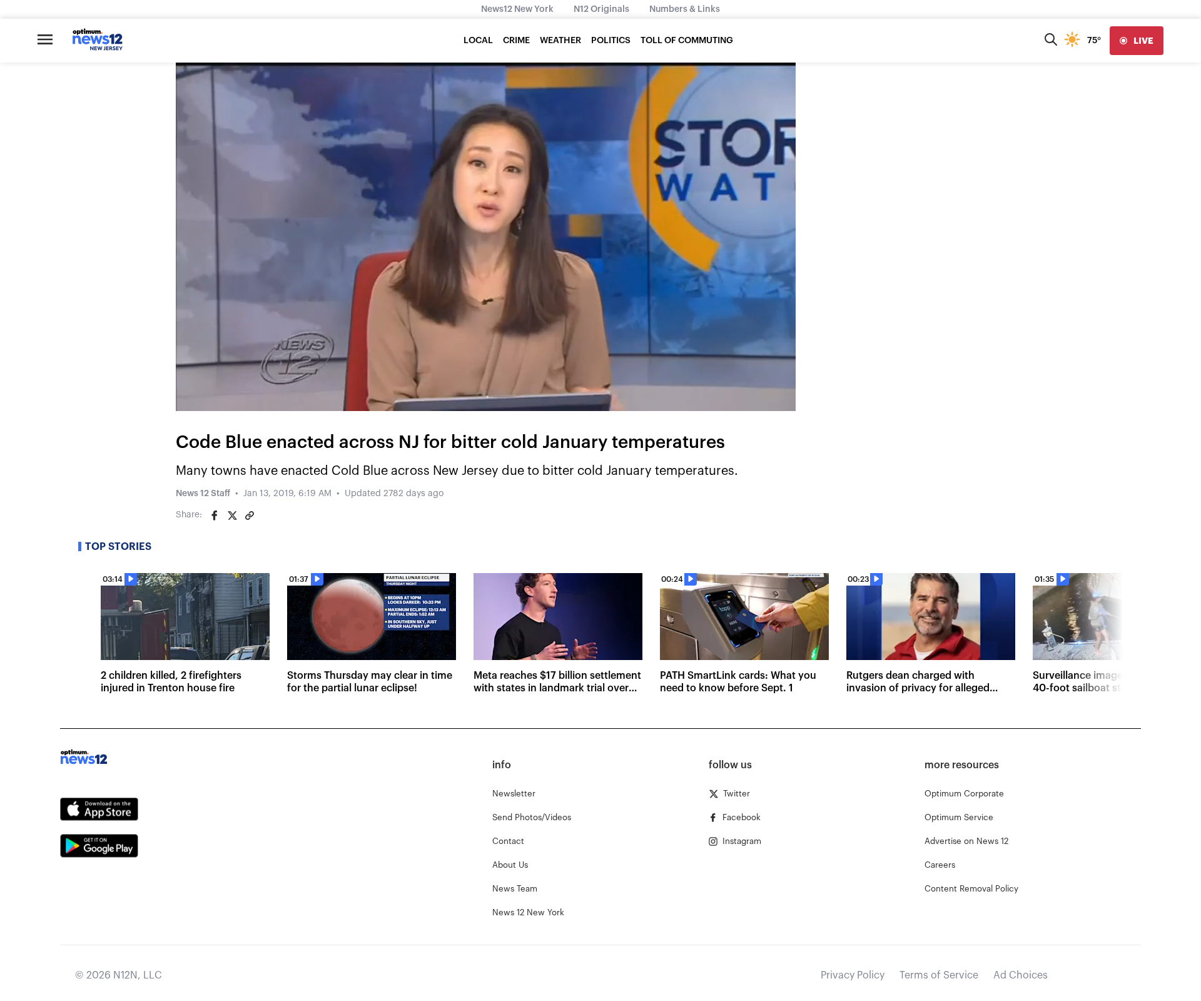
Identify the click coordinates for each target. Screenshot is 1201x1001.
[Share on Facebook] (215, 516)
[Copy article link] (250, 516)
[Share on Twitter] (232, 516)
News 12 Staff (203, 493)
